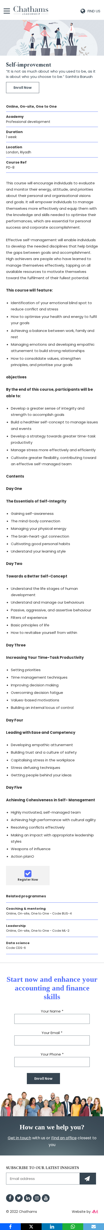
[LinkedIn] (52, 1226)
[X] (31, 1226)
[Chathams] (31, 10)
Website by (81, 1211)
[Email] (93, 1226)
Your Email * (52, 1032)
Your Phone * (52, 1054)
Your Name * (52, 1011)
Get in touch (19, 1138)
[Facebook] (10, 1226)
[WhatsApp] (72, 1226)
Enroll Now (23, 87)
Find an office (64, 1138)
